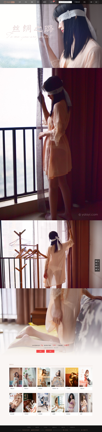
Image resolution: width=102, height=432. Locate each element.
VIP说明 (61, 351)
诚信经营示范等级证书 (35, 430)
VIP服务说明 (77, 2)
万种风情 (26, 414)
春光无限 (12, 414)
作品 (26, 2)
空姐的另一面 (55, 388)
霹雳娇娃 (68, 414)
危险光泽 (82, 388)
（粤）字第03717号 (84, 430)
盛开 (81, 414)
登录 (96, 2)
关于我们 (45, 427)
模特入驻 (63, 427)
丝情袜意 (40, 414)
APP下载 (52, 2)
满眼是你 (12, 388)
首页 (20, 2)
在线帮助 (29, 427)
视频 (32, 2)
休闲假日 (40, 388)
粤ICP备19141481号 (26, 430)
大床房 (53, 414)
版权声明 (37, 427)
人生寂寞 (68, 388)
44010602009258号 (48, 430)
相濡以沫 (26, 388)
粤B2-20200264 (65, 430)
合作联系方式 (72, 427)
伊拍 (84, 2)
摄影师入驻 (54, 427)
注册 (91, 2)
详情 (98, 261)
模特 (38, 2)
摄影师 (44, 2)
